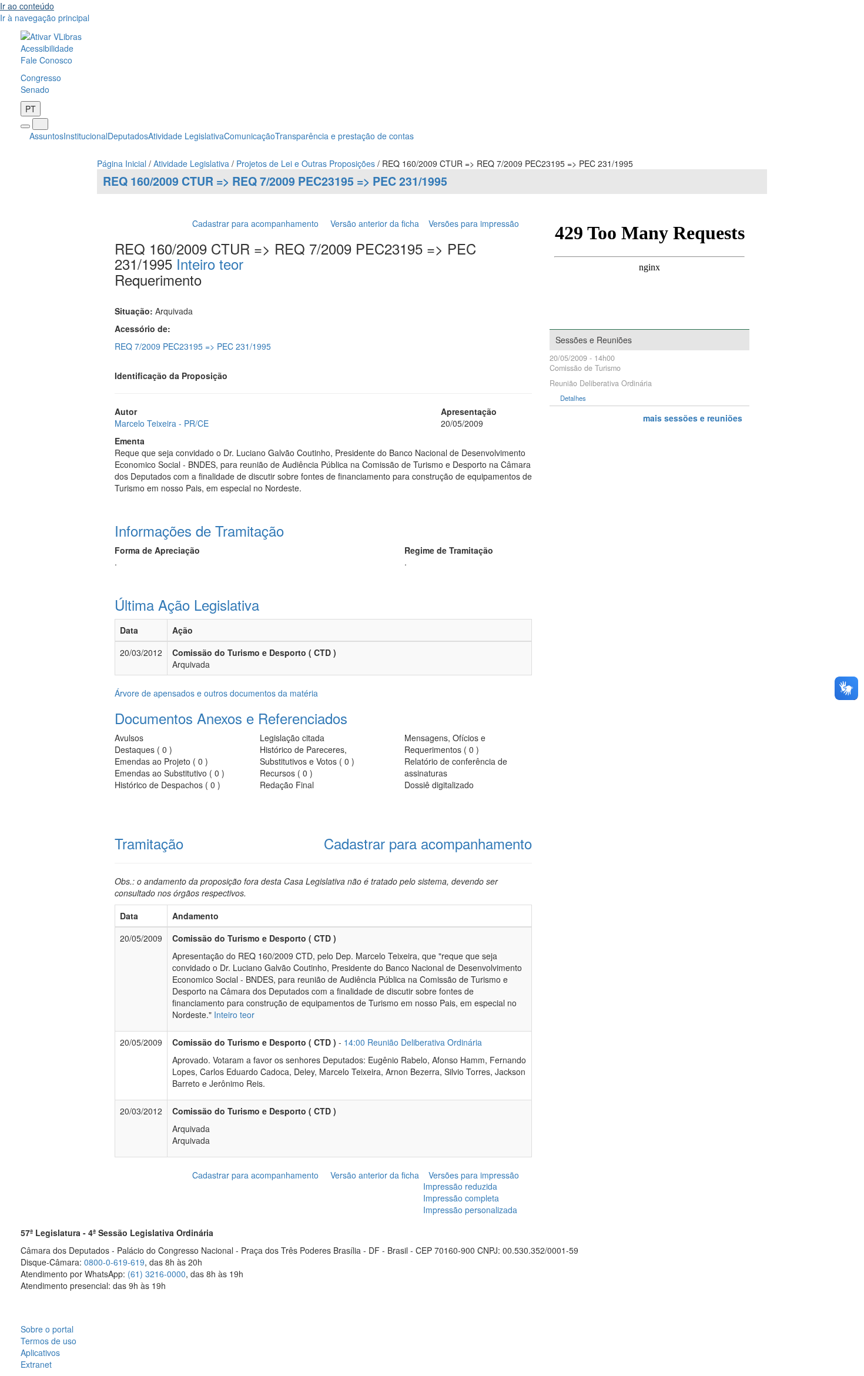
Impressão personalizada (470, 1210)
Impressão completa (461, 1198)
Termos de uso (48, 1341)
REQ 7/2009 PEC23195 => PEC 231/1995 (193, 346)
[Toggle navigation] (25, 126)
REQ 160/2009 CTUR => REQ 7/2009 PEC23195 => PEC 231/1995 (275, 181)
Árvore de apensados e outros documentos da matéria (216, 693)
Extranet (36, 1364)
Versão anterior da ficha (375, 223)
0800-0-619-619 (114, 1262)
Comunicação (249, 136)
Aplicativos (40, 1352)
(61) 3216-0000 (157, 1274)
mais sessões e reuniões (692, 418)
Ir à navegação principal (44, 18)
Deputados (128, 136)
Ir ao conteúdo (27, 6)
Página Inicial (121, 163)
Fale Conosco (46, 60)
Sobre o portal (47, 1329)
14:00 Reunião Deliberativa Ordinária (413, 1042)
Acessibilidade (47, 48)
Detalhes (573, 398)
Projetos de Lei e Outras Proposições (305, 163)
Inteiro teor (209, 263)
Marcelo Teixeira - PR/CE (162, 423)
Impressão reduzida (460, 1186)
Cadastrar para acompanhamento (257, 223)
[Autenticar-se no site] (840, 1300)
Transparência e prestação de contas (344, 136)
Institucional (85, 136)
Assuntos (46, 136)
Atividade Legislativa (186, 136)
